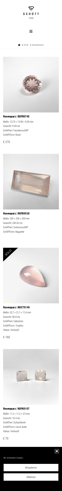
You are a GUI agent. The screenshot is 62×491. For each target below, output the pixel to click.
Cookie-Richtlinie (16, 486)
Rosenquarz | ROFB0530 (16, 213)
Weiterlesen (31, 203)
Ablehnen (31, 477)
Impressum (48, 486)
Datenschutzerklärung (33, 486)
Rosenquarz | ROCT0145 (16, 307)
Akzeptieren (31, 467)
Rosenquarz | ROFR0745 (16, 116)
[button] (57, 451)
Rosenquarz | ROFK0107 (16, 408)
